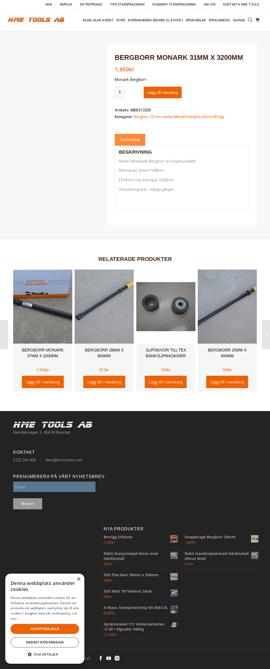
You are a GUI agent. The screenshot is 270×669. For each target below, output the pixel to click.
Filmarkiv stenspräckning (174, 4)
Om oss (209, 4)
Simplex (66, 4)
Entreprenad (91, 4)
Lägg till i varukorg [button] (43, 381)
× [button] (78, 579)
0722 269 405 (24, 460)
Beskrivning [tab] (130, 140)
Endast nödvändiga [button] (45, 642)
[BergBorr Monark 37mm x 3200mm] (4, 334)
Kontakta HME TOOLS (241, 4)
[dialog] (44, 619)
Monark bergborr (188, 117)
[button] (45, 654)
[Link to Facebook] (100, 658)
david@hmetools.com (64, 460)
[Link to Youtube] (108, 658)
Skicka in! (28, 504)
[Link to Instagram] (117, 658)
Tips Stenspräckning (127, 4)
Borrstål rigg (213, 117)
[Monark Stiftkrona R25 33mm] (266, 334)
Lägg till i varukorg (163, 92)
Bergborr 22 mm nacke (153, 117)
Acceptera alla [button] (45, 629)
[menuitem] (49, 4)
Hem (48, 4)
